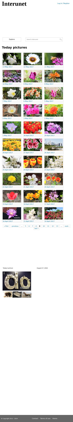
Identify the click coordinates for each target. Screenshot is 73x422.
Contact (35, 418)
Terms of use (45, 418)
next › (67, 226)
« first (6, 226)
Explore (12, 39)
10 (44, 226)
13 (57, 226)
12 (53, 226)
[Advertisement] (37, 23)
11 (48, 226)
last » (37, 228)
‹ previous (14, 226)
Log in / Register (63, 3)
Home (54, 418)
